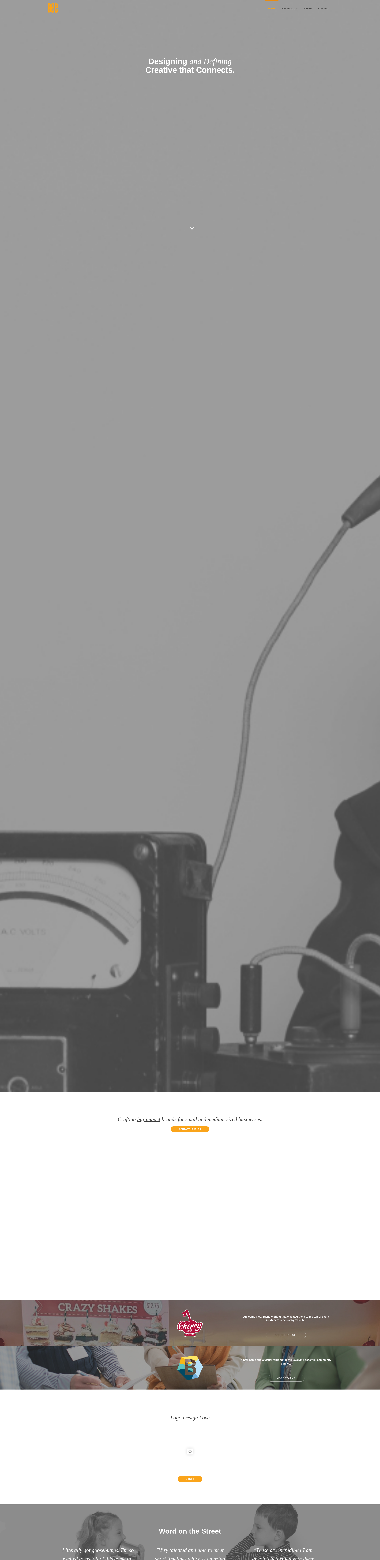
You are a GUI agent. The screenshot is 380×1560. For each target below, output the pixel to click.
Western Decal (265, 1185)
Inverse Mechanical (39, 1261)
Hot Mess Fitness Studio (341, 1185)
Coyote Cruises (341, 1261)
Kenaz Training (190, 1185)
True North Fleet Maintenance (39, 1185)
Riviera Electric (265, 1261)
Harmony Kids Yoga (114, 1261)
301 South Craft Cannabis (190, 1261)
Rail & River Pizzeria (114, 1185)
